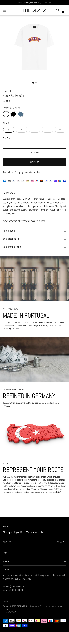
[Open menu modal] (4, 10)
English (5, 601)
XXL (60, 129)
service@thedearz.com (13, 586)
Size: (6, 123)
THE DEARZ (21, 606)
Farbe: (11, 107)
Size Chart (7, 138)
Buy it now (34, 162)
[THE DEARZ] (34, 10)
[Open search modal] (57, 10)
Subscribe (61, 542)
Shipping (19, 172)
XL (47, 129)
